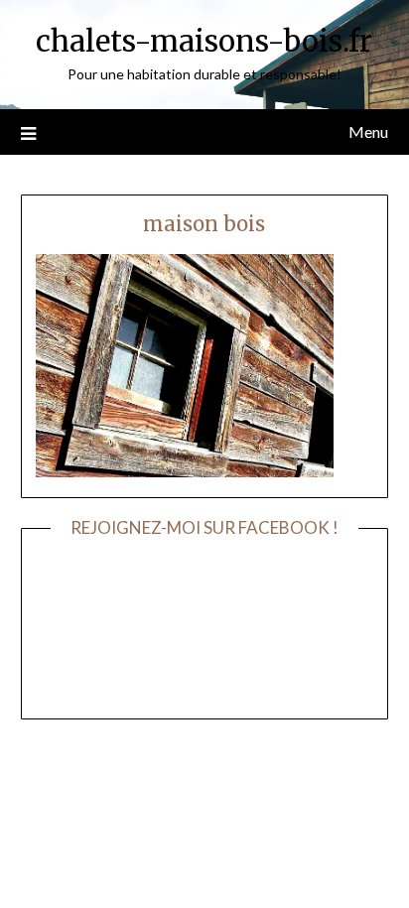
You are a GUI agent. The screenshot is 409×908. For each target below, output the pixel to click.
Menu (368, 131)
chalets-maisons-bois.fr (204, 41)
